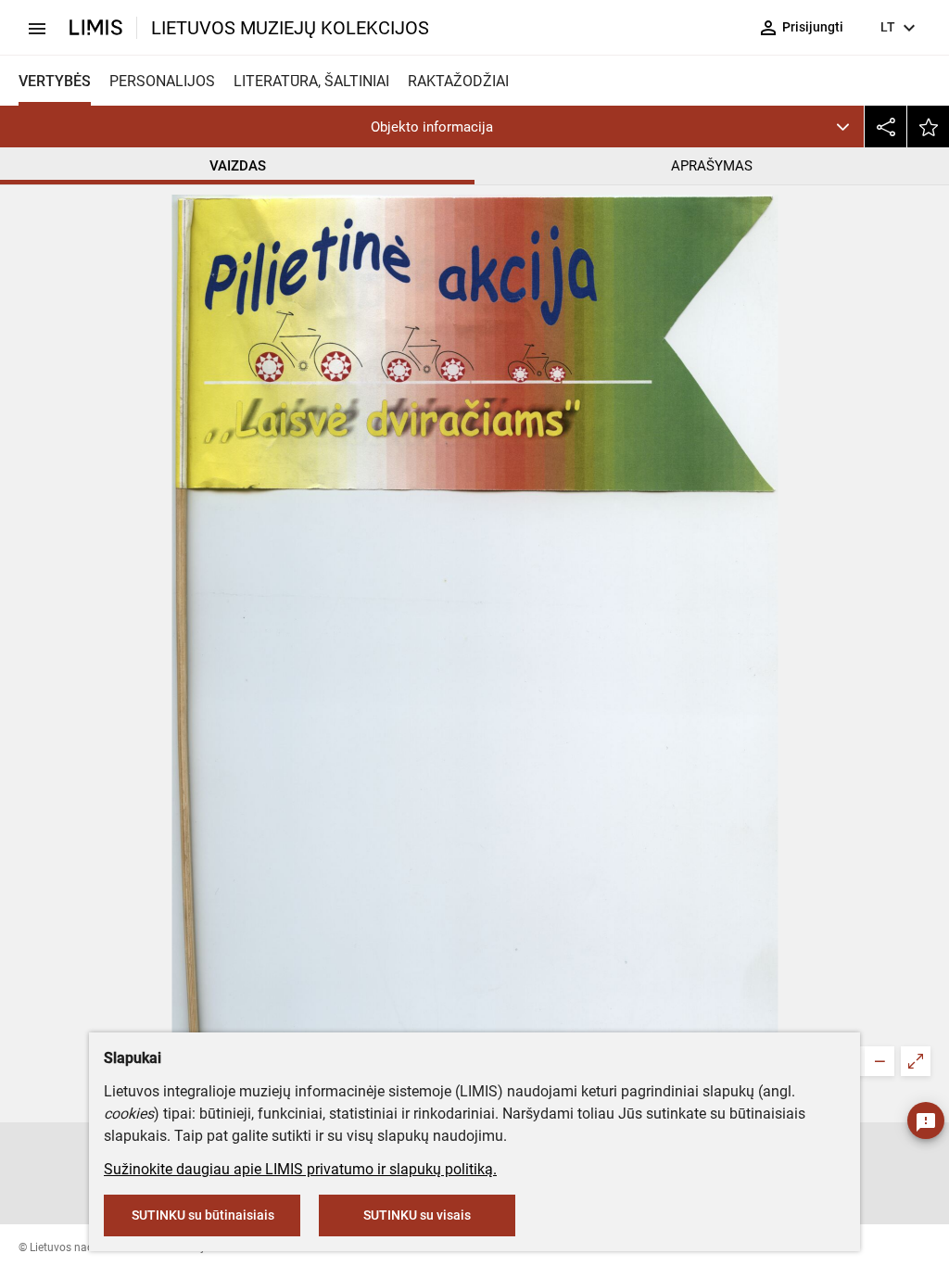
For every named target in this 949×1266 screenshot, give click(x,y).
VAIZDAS (237, 166)
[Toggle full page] (915, 1061)
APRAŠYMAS (712, 166)
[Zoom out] (879, 1061)
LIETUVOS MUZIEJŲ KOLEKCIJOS (290, 28)
